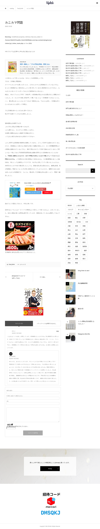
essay (50, 468)
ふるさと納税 (80, 205)
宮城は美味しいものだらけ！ (74, 115)
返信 (57, 331)
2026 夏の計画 (70, 128)
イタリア (70, 209)
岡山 (76, 234)
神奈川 (77, 250)
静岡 (76, 259)
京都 (85, 214)
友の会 (79, 222)
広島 (76, 238)
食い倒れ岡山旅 (70, 141)
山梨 (69, 234)
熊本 (69, 250)
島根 (69, 238)
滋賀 (76, 246)
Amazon (29, 189)
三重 (78, 214)
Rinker (31, 185)
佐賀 (69, 218)
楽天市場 (40, 189)
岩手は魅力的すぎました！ (74, 108)
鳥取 (76, 263)
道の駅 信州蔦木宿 (71, 121)
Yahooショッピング (32, 192)
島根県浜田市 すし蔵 (72, 135)
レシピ (70, 214)
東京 (69, 246)
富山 (69, 230)
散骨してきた (70, 75)
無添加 (85, 246)
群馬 (76, 254)
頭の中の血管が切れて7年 (74, 66)
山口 (76, 230)
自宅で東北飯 (70, 63)
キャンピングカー (83, 209)
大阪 (69, 226)
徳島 (84, 238)
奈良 (76, 226)
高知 (69, 263)
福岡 (69, 254)
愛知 (76, 242)
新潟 (84, 242)
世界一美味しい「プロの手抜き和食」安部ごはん (35, 64)
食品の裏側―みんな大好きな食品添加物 (36, 183)
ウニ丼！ (68, 95)
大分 (86, 222)
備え (76, 218)
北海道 (70, 222)
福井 (85, 250)
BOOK (70, 205)
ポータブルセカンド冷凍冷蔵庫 (75, 148)
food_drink (12, 264)
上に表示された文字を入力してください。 (18, 426)
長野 (69, 259)
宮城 (84, 226)
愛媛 (69, 242)
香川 (84, 259)
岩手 (84, 234)
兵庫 (84, 218)
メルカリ (46, 192)
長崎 (84, 254)
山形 (84, 230)
